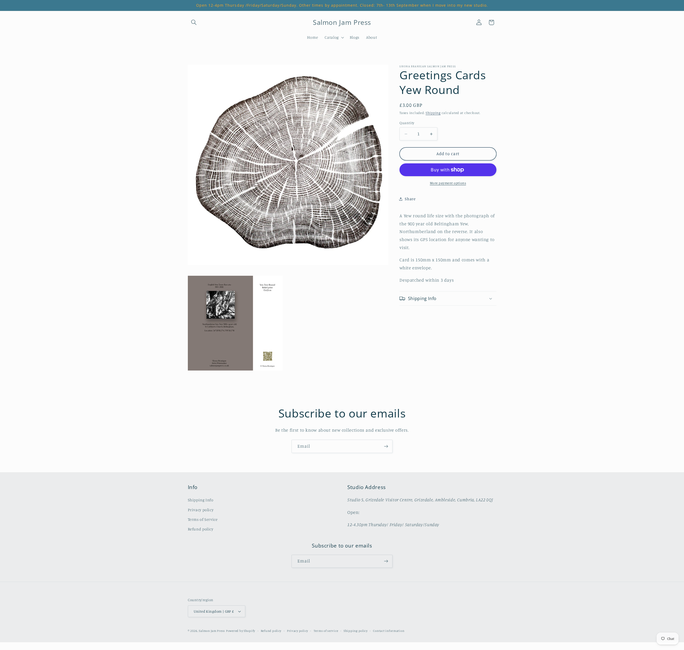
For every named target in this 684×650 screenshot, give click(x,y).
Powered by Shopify (240, 631)
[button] (194, 22)
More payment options (448, 183)
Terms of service (326, 631)
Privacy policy (201, 509)
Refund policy (200, 529)
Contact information (388, 631)
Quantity (406, 123)
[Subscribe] (386, 446)
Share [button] (410, 198)
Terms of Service (203, 519)
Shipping (433, 113)
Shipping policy (356, 631)
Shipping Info (200, 500)
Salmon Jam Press (212, 631)
